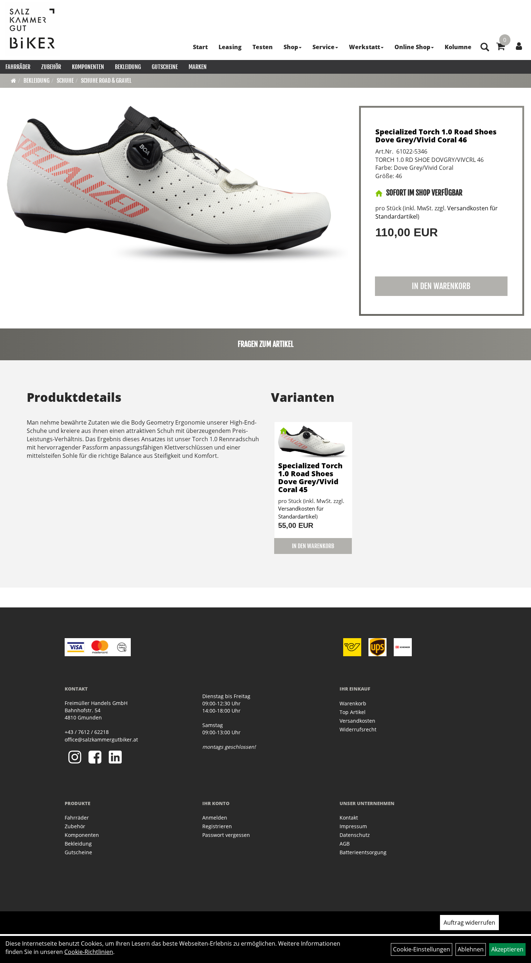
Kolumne (458, 47)
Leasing (230, 47)
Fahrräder (17, 66)
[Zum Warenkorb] (500, 47)
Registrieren (217, 826)
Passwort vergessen (226, 834)
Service (323, 47)
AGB (345, 843)
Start (200, 47)
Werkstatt (364, 47)
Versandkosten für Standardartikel (301, 512)
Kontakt (349, 817)
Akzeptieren (507, 949)
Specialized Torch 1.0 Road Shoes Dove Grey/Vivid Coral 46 (436, 136)
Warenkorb (353, 703)
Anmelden (214, 817)
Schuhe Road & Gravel (106, 80)
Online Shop (412, 47)
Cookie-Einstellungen (421, 949)
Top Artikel (353, 712)
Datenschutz (355, 834)
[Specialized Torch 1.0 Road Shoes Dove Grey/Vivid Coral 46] (177, 184)
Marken (198, 66)
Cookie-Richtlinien (88, 952)
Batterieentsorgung (363, 852)
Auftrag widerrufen (469, 923)
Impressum (353, 826)
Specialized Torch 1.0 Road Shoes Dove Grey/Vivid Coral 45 (310, 477)
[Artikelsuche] (484, 47)
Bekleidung (128, 66)
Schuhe (65, 80)
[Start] (13, 80)
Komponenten (88, 66)
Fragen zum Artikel (266, 344)
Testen (262, 47)
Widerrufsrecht (358, 729)
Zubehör (51, 66)
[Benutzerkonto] (519, 46)
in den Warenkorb (441, 286)
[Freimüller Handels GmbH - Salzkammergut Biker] (32, 29)
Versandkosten (357, 720)
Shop (291, 47)
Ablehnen (471, 949)
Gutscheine (165, 66)
